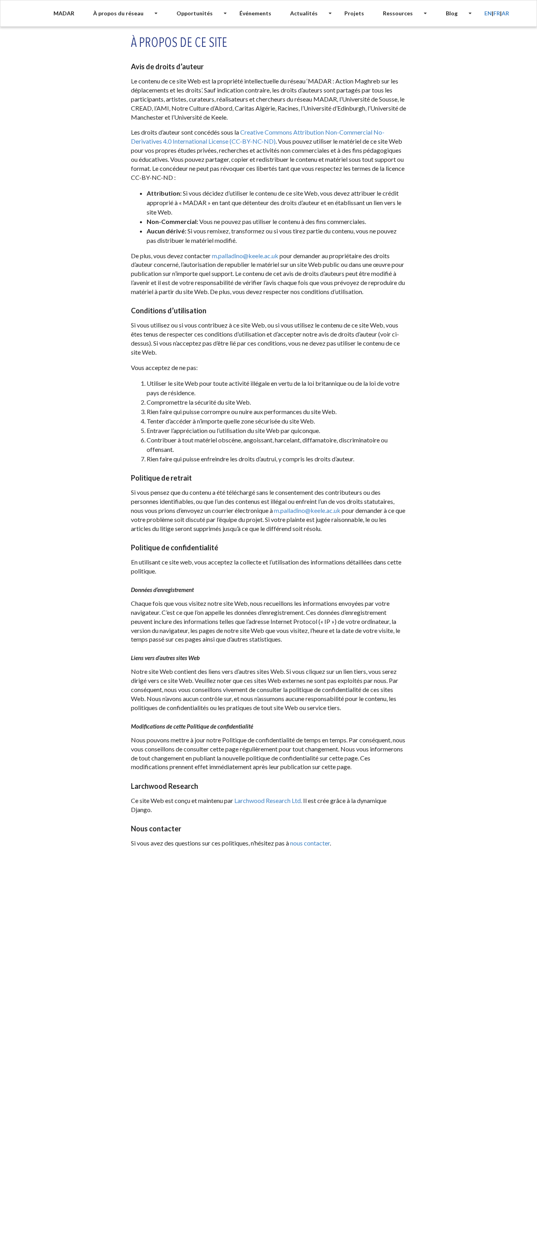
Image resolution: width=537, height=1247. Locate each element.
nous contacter (310, 843)
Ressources (398, 13)
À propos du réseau (118, 13)
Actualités (304, 13)
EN (488, 13)
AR (505, 13)
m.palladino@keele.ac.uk (245, 255)
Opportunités (195, 13)
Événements (255, 13)
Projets (354, 13)
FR (496, 13)
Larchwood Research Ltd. (268, 800)
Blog (452, 13)
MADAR (63, 13)
